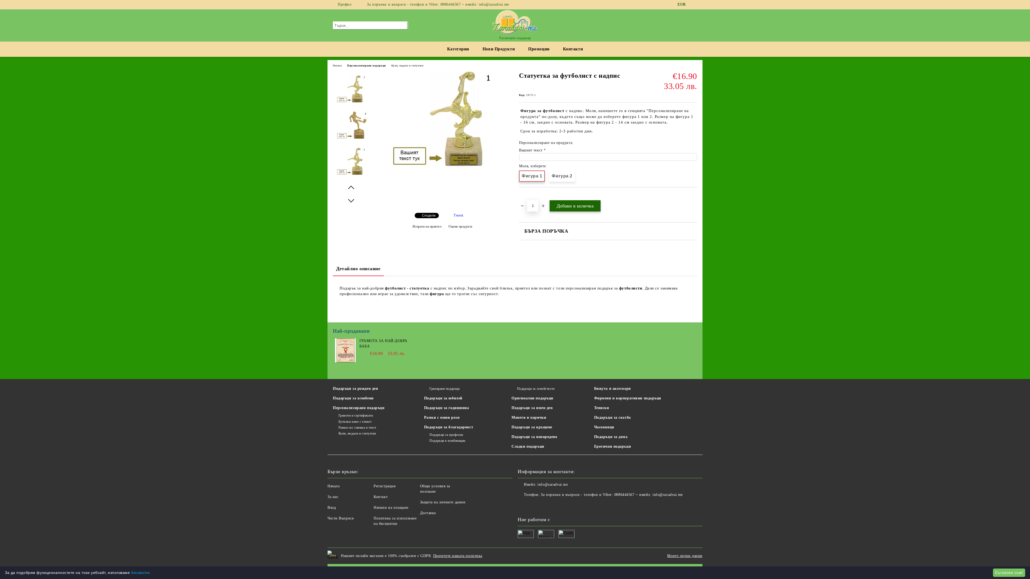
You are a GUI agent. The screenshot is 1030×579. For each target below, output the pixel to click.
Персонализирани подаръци (366, 65)
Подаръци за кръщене (532, 427)
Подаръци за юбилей (443, 398)
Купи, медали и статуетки (407, 65)
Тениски (601, 408)
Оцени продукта (460, 226)
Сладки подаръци (528, 446)
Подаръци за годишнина (446, 408)
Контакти (573, 49)
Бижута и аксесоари (612, 389)
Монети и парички (529, 417)
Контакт (381, 497)
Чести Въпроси (341, 518)
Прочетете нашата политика (457, 556)
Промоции (538, 49)
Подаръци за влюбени (353, 398)
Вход (332, 508)
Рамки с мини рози (442, 417)
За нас (333, 497)
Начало (337, 65)
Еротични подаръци (612, 446)
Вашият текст (531, 150)
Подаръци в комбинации (447, 441)
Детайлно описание (358, 268)
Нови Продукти (499, 49)
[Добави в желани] (529, 196)
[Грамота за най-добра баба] (345, 361)
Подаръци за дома (611, 437)
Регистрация (384, 486)
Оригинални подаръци (532, 398)
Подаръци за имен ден (532, 408)
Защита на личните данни (443, 502)
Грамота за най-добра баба (383, 343)
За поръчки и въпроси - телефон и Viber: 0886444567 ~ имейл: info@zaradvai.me (438, 4)
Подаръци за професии (446, 435)
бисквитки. (141, 572)
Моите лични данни (684, 556)
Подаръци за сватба (612, 417)
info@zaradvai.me (553, 484)
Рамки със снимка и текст (357, 427)
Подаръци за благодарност (448, 427)
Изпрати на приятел (427, 226)
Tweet (459, 215)
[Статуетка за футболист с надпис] (442, 166)
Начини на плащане (391, 508)
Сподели (429, 215)
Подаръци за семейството (536, 389)
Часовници (604, 427)
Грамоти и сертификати (356, 415)
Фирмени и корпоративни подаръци (627, 398)
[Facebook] (694, 5)
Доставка (428, 513)
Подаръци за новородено (534, 437)
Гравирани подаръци (444, 389)
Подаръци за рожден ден (355, 389)
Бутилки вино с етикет (355, 422)
